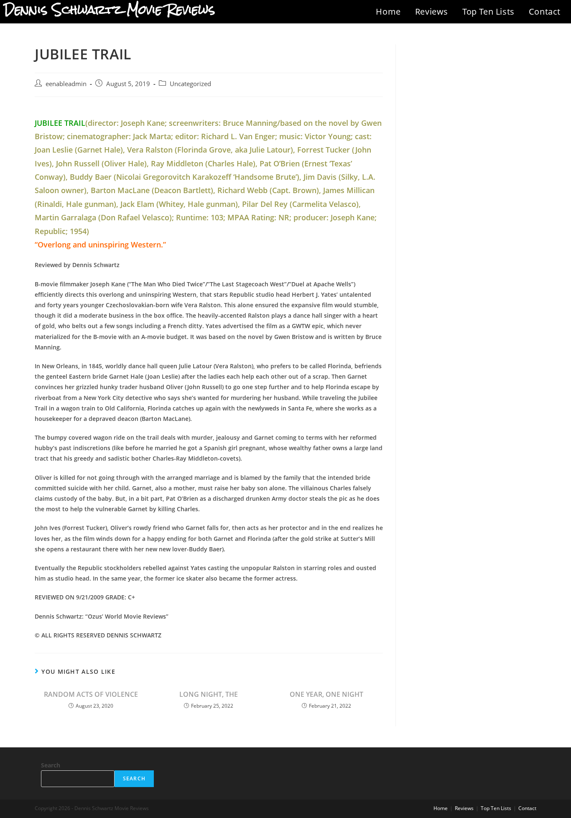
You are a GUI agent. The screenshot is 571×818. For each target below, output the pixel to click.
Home (388, 11)
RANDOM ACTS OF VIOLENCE (91, 694)
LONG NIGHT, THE (208, 694)
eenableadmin (66, 84)
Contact (545, 11)
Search (50, 765)
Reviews (431, 11)
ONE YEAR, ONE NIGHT (326, 694)
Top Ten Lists (488, 11)
